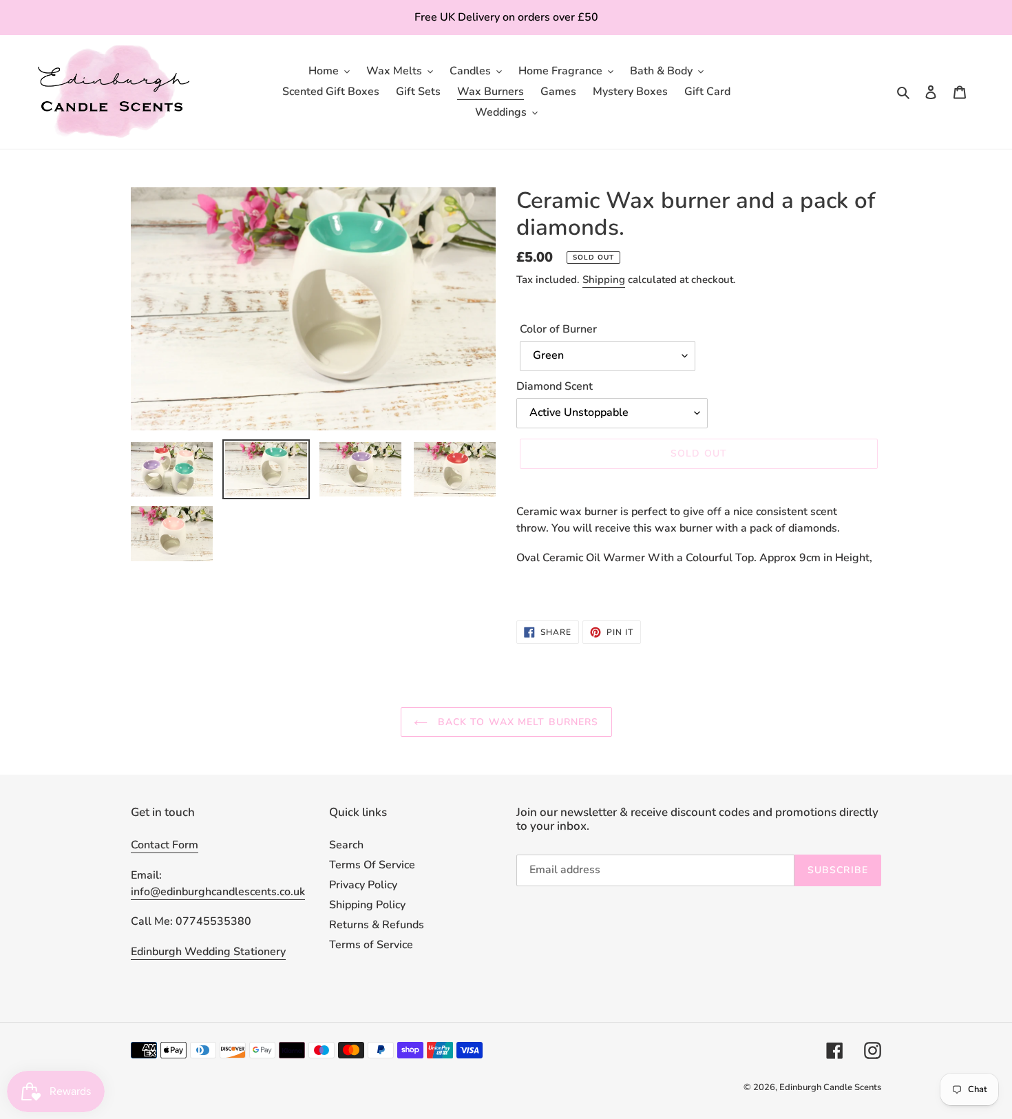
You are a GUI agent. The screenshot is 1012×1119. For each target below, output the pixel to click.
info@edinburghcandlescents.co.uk (218, 891)
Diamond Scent (554, 386)
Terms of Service (371, 944)
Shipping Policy (367, 904)
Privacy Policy (363, 884)
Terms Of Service (372, 864)
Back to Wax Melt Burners (516, 722)
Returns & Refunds (376, 924)
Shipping (603, 279)
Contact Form (164, 845)
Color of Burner (558, 329)
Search (346, 845)
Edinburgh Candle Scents (830, 1087)
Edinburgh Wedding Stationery (208, 951)
